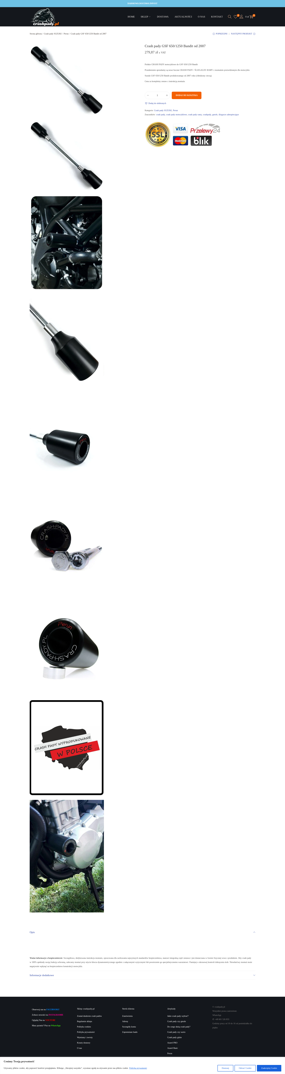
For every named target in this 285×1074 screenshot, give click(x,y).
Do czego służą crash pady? (178, 1027)
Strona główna (36, 34)
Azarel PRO (172, 1043)
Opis (32, 932)
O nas (79, 1048)
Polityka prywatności (138, 1068)
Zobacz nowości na (47, 1015)
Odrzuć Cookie (245, 1068)
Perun (66, 34)
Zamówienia (127, 1016)
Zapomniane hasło (129, 1032)
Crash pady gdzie (174, 1037)
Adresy (125, 1021)
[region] (142, 1065)
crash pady (160, 114)
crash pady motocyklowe (176, 114)
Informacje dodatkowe (42, 975)
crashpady (207, 114)
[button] (155, 103)
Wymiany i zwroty (85, 1037)
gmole (214, 114)
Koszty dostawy (83, 1043)
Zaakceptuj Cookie (269, 1068)
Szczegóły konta (129, 1027)
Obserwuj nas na (46, 1009)
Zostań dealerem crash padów (89, 1016)
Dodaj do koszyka (187, 95)
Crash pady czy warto (176, 1032)
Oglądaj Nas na (43, 1020)
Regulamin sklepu (84, 1021)
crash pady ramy (195, 114)
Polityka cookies (84, 1027)
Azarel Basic (172, 1048)
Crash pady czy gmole (176, 1021)
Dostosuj (225, 1068)
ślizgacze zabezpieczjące (229, 114)
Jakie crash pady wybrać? (178, 1016)
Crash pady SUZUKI (53, 34)
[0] (235, 17)
